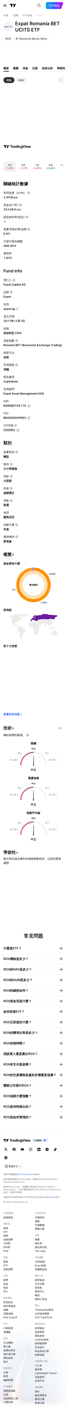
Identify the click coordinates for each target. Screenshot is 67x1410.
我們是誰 (39, 1279)
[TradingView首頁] (13, 5)
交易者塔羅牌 (42, 1313)
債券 (5, 1235)
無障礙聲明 (41, 1343)
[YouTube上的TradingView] (22, 1149)
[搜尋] (39, 5)
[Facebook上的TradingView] (14, 1149)
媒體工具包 (41, 1299)
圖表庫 (38, 1369)
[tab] (8, 80)
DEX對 (6, 1247)
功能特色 (39, 1217)
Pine (5, 1250)
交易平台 (39, 1380)
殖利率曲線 (9, 1305)
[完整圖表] (61, 80)
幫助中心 (39, 1291)
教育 (5, 1376)
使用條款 (39, 1328)
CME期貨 (40, 1261)
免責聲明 (39, 1331)
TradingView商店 (44, 1309)
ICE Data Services (26, 1174)
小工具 (38, 1365)
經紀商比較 (41, 1247)
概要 (37, 1239)
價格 (37, 1221)
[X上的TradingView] (5, 1149)
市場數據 (39, 1224)
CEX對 (6, 1243)
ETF (5, 1231)
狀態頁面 (39, 1354)
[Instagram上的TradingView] (30, 1149)
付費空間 (8, 1402)
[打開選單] (5, 5)
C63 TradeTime (43, 1317)
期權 (5, 1309)
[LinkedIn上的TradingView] (38, 1149)
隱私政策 (39, 1335)
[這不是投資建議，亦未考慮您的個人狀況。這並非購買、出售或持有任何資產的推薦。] (27, 735)
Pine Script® (10, 1317)
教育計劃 (39, 1402)
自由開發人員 (10, 1398)
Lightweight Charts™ (46, 1373)
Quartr (52, 1197)
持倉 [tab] (25, 68)
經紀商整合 (41, 1395)
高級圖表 (39, 1376)
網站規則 (8, 1357)
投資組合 (8, 1302)
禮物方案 (39, 1228)
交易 (5, 1372)
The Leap (40, 1250)
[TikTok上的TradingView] (55, 1149)
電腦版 (7, 1331)
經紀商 (38, 1243)
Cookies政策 (42, 1339)
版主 (5, 1361)
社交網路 (8, 1342)
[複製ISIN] (29, 405)
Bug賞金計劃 (42, 1350)
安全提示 (39, 1347)
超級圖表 (8, 1217)
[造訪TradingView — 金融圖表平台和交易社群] (17, 146)
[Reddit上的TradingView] (5, 1157)
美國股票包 (41, 1269)
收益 (5, 1283)
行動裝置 (8, 1328)
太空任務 (39, 1283)
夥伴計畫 (39, 1399)
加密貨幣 (8, 1239)
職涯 (37, 1295)
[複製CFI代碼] (18, 430)
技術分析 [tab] (47, 68)
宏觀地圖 (8, 1313)
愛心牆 (7, 1346)
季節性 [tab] (61, 68)
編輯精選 (8, 1380)
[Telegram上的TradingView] (47, 1149)
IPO (5, 1291)
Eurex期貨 (40, 1265)
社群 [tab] (35, 68)
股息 (5, 1287)
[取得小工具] (60, 728)
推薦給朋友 (9, 1350)
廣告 (37, 1391)
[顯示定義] (28, 192)
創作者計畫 (9, 1354)
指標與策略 (9, 1390)
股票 (5, 1228)
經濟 (5, 1279)
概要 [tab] (6, 68)
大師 (5, 1394)
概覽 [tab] (16, 68)
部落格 (38, 1287)
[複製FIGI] (28, 417)
